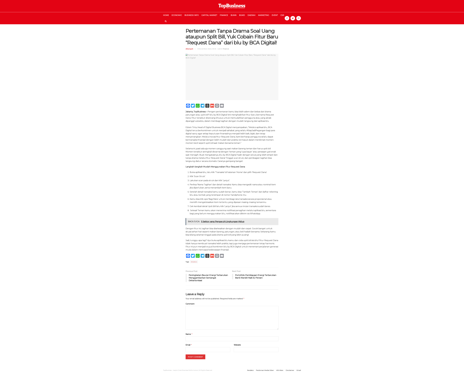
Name (189, 334)
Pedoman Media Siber (265, 370)
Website (237, 345)
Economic (177, 15)
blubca (194, 262)
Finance (224, 15)
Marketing (263, 15)
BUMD (242, 15)
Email (189, 345)
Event (275, 15)
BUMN (233, 15)
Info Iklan (279, 370)
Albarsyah (189, 49)
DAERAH (251, 15)
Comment (190, 304)
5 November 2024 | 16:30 (206, 49)
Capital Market (209, 15)
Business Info (192, 15)
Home (166, 15)
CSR (282, 15)
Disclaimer (290, 370)
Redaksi (250, 370)
